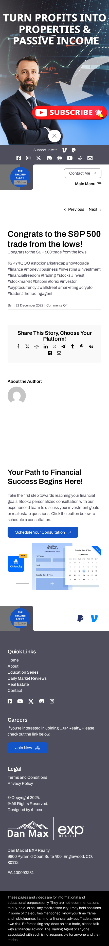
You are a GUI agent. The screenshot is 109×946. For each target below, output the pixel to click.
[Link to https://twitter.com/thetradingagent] (38, 158)
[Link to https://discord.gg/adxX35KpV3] (49, 158)
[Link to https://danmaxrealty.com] (59, 158)
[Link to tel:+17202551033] (80, 158)
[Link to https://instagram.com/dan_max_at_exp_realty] (28, 157)
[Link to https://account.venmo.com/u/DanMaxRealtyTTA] (64, 150)
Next (93, 209)
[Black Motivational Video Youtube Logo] (20, 166)
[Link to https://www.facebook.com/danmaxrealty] (18, 157)
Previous (76, 209)
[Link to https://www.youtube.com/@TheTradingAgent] (70, 157)
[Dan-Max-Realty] (46, 819)
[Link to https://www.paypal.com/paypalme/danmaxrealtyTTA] (74, 150)
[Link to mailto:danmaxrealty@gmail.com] (90, 157)
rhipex (36, 810)
